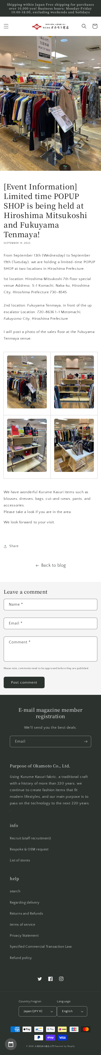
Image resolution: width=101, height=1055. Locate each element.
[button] (6, 26)
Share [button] (14, 546)
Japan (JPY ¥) (33, 1011)
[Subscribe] (85, 741)
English (67, 1011)
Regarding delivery (24, 903)
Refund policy (21, 958)
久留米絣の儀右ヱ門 (44, 1046)
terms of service (22, 925)
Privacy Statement (24, 936)
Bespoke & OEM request (29, 849)
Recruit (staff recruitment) (30, 838)
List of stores (20, 860)
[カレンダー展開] (11, 1044)
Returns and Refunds (26, 914)
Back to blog (53, 565)
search (15, 891)
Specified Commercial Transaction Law (41, 947)
